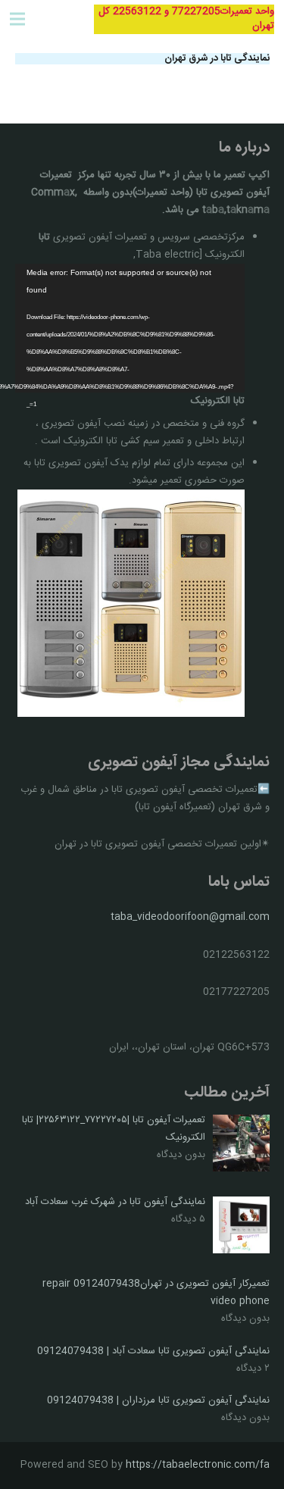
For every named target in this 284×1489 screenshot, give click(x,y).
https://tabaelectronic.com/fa (198, 1464)
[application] (130, 328)
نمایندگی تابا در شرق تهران (217, 58)
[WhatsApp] (57, 19)
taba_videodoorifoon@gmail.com (190, 917)
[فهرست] (17, 19)
